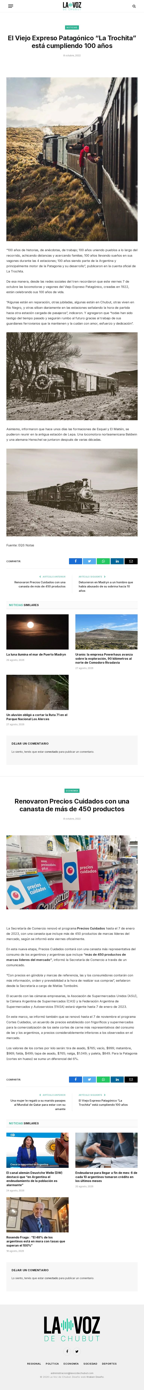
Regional (34, 1363)
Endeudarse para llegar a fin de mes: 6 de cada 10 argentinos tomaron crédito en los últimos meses (106, 1177)
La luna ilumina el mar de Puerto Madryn (36, 654)
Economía (72, 790)
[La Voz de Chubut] (72, 6)
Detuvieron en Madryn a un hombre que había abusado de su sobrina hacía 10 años (106, 586)
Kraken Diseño (95, 1376)
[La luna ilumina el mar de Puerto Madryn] (37, 632)
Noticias (72, 27)
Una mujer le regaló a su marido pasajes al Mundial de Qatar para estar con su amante (37, 1105)
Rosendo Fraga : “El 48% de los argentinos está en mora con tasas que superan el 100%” (35, 1241)
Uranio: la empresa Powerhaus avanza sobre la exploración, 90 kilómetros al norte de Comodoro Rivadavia (104, 659)
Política (52, 1363)
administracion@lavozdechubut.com (72, 1373)
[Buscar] (134, 6)
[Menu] (10, 6)
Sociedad (90, 1363)
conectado (51, 751)
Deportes (109, 1363)
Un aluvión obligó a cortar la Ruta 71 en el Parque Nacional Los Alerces (36, 717)
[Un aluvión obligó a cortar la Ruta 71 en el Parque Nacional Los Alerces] (37, 692)
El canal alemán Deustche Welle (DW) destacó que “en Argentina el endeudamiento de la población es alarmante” (34, 1179)
